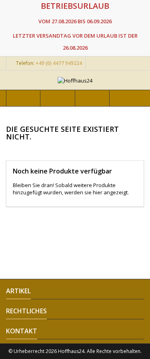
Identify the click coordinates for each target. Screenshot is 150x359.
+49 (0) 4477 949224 (59, 63)
